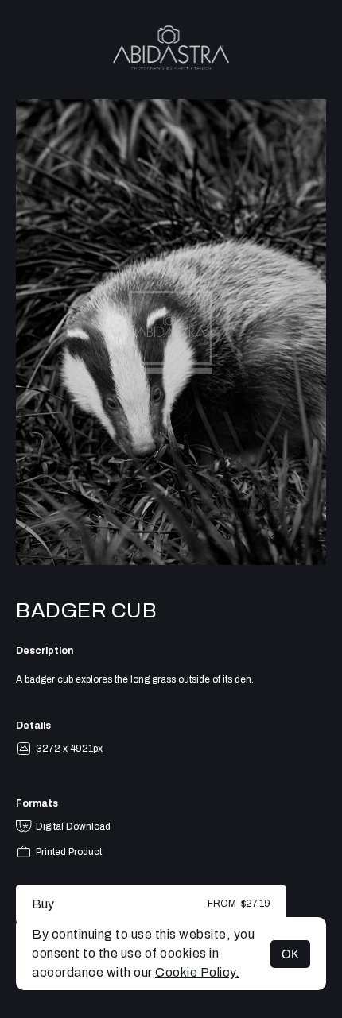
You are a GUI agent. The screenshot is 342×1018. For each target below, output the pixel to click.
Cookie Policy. (197, 972)
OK (290, 954)
